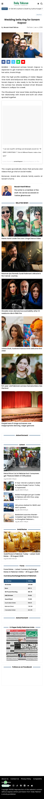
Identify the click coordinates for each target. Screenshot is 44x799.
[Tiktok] (17, 785)
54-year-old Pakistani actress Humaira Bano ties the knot (22, 387)
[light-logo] (21, 3)
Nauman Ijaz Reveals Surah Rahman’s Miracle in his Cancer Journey (21, 274)
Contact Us (14, 779)
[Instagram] (13, 785)
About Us (5, 779)
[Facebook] (3, 62)
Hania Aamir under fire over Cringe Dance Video (21, 238)
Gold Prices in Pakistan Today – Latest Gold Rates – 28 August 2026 (22, 555)
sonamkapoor (18, 161)
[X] (13, 62)
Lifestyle (39, 15)
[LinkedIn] (8, 62)
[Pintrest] (21, 785)
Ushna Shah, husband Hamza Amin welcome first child (22, 349)
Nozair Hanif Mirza (11, 27)
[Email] (23, 62)
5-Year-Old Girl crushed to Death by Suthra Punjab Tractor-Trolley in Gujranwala (27, 485)
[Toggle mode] (38, 3)
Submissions (6, 782)
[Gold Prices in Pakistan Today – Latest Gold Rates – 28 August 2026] (22, 542)
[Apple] (32, 785)
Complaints (37, 779)
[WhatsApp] (18, 62)
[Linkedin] (24, 785)
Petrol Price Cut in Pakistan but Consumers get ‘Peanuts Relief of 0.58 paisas (21, 474)
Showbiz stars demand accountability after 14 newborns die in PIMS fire (21, 312)
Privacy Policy (26, 779)
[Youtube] (10, 785)
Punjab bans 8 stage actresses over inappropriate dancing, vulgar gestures (18, 424)
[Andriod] (28, 785)
